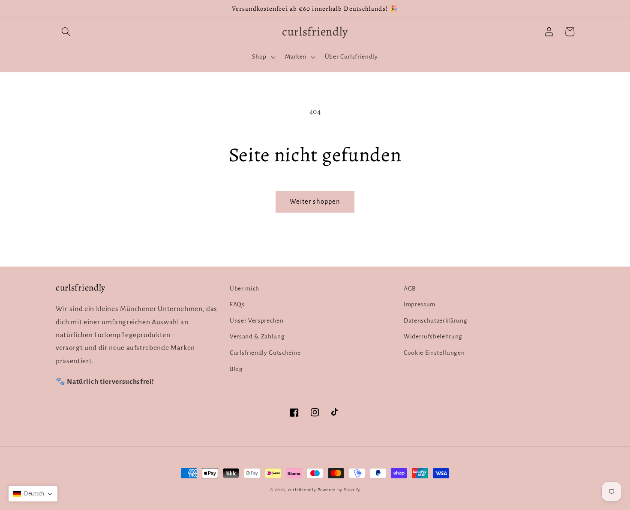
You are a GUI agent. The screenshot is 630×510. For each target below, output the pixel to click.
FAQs (237, 304)
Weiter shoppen (315, 201)
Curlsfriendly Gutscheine (265, 353)
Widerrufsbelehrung (433, 336)
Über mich (244, 288)
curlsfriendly (302, 489)
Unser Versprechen (256, 320)
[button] (66, 31)
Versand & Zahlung (257, 336)
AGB (410, 288)
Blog (236, 369)
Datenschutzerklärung (435, 320)
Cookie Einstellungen (434, 353)
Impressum (419, 304)
